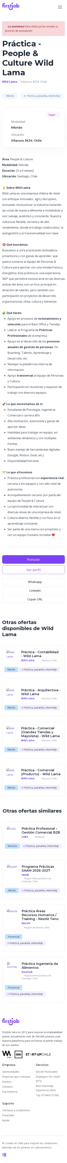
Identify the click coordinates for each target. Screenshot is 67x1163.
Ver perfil (33, 570)
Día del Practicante (47, 1071)
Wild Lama (9, 82)
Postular (33, 559)
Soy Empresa (9, 1091)
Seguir (52, 114)
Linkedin (35, 591)
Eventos (6, 1081)
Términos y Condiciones (16, 1110)
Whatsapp (34, 582)
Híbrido (10, 95)
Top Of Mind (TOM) (47, 1095)
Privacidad (8, 1115)
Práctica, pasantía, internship (43, 95)
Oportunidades (10, 1071)
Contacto (7, 1086)
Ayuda (5, 1120)
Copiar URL (35, 599)
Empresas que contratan (16, 1076)
